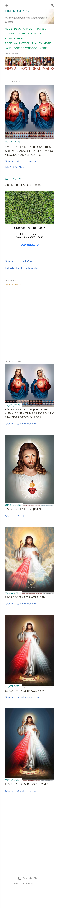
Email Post (25, 261)
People (27, 33)
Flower (10, 38)
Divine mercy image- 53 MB (25, 691)
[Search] (52, 5)
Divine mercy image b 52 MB (26, 784)
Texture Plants (27, 268)
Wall (17, 43)
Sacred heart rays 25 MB (25, 597)
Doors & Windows (25, 48)
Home (8, 28)
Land (8, 48)
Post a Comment (13, 284)
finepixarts (17, 11)
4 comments (26, 161)
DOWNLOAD (30, 244)
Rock (8, 43)
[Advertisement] (29, 323)
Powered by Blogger (32, 878)
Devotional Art (24, 28)
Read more (14, 167)
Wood (26, 43)
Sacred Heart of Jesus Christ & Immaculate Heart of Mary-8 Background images (29, 151)
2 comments (26, 516)
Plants (37, 43)
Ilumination (12, 33)
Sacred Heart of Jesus (23, 509)
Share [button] (9, 161)
